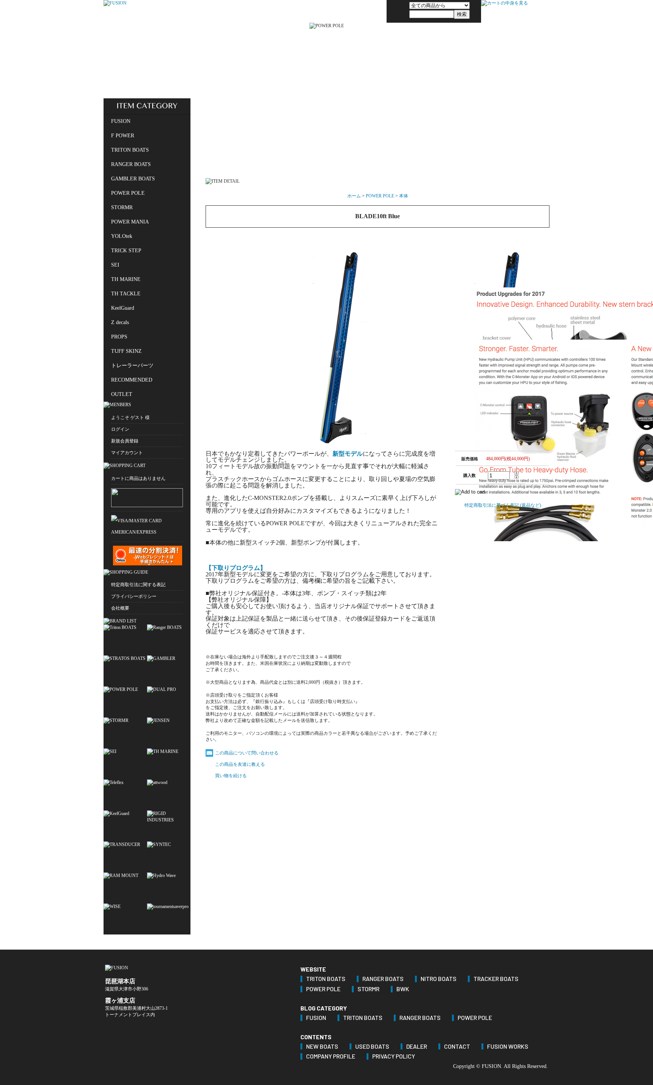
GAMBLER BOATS (133, 179)
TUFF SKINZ (126, 351)
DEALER (416, 1046)
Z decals (120, 322)
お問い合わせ (367, 11)
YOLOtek (121, 236)
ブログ (327, 11)
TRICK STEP (126, 250)
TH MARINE (126, 279)
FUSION (120, 121)
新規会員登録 (124, 441)
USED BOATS (372, 1046)
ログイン (120, 429)
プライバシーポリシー (133, 596)
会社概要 (120, 608)
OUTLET (121, 394)
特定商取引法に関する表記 (138, 584)
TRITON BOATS (130, 150)
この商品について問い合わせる (247, 753)
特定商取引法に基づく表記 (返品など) (502, 505)
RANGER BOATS (131, 164)
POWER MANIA (130, 222)
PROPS (119, 337)
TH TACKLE (126, 293)
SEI (115, 265)
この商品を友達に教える (240, 764)
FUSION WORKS (507, 1046)
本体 (403, 196)
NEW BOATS (322, 1046)
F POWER (122, 135)
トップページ (286, 11)
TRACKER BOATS (496, 979)
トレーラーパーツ (132, 365)
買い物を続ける (231, 775)
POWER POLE (128, 193)
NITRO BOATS (438, 979)
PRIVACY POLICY (393, 1056)
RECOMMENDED (131, 380)
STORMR (122, 207)
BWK (402, 989)
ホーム (354, 196)
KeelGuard (122, 308)
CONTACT (457, 1046)
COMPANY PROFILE (330, 1056)
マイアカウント (127, 452)
